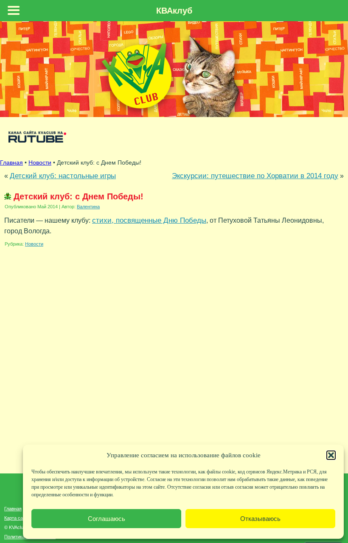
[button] (331, 455)
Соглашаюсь (106, 518)
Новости (34, 243)
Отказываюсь (260, 518)
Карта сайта (17, 518)
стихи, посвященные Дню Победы (149, 220)
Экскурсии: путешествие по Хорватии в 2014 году (255, 175)
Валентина (88, 206)
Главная (11, 162)
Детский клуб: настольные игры (63, 175)
